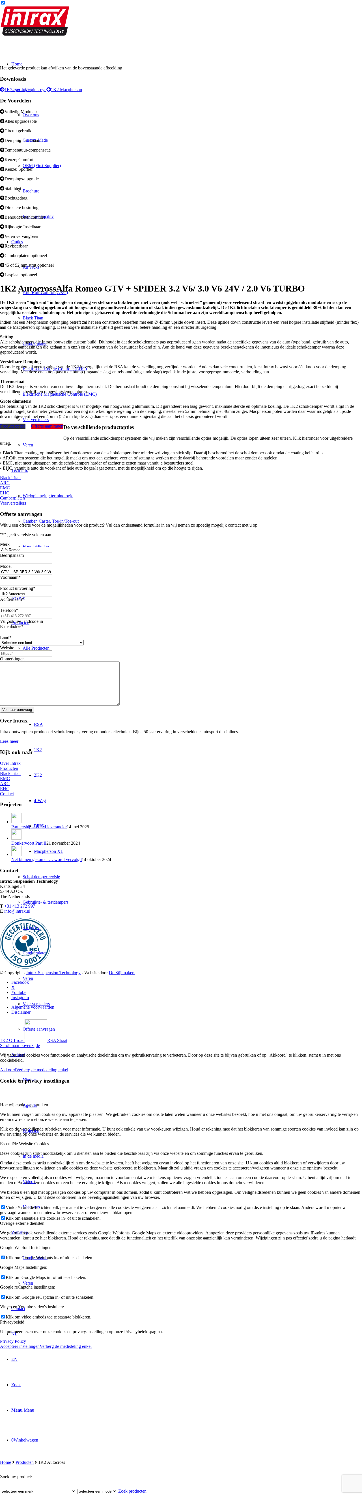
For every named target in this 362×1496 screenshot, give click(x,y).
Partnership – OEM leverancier (39, 826)
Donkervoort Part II (28, 843)
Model (6, 566)
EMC (5, 487)
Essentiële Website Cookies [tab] (24, 1143)
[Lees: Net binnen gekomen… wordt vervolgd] (16, 854)
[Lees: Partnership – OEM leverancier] (16, 821)
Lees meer (9, 741)
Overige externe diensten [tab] (22, 1223)
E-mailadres (11, 626)
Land (6, 637)
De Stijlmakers (122, 972)
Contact (7, 793)
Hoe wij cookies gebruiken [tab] (24, 1104)
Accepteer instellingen (20, 1346)
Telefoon (9, 610)
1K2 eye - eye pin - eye (25, 89)
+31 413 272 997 (19, 906)
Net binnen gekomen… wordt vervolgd (46, 859)
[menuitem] (192, 1029)
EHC (4, 492)
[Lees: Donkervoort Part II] (16, 838)
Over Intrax (10, 763)
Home (5, 1462)
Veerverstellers (13, 503)
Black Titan (10, 477)
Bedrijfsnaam (12, 555)
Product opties (12, 426)
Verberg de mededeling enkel (42, 1069)
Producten (25, 1462)
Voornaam (10, 577)
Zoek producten (132, 1491)
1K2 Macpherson (66, 89)
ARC (5, 482)
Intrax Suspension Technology (53, 972)
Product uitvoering (17, 588)
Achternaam (12, 599)
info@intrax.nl (17, 911)
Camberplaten (12, 498)
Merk (5, 544)
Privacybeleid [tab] (12, 1322)
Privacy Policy (13, 1341)
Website (7, 647)
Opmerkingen (12, 658)
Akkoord (8, 1069)
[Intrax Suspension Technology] (35, 34)
